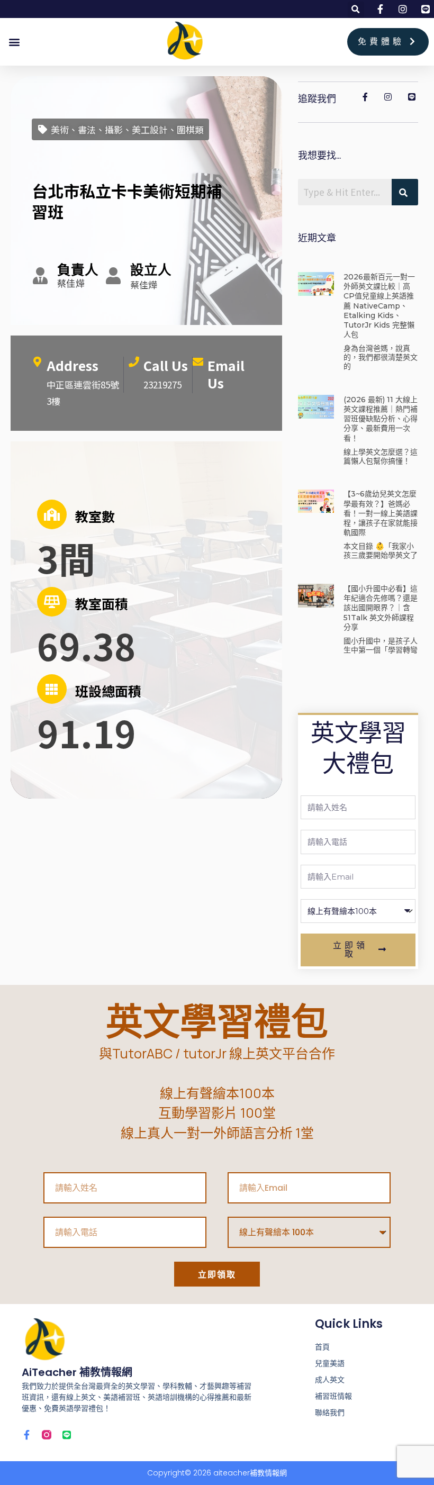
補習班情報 (333, 1396)
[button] (356, 10)
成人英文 (330, 1379)
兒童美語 (330, 1363)
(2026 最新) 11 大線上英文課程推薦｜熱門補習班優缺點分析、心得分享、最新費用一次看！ (380, 419)
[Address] (37, 362)
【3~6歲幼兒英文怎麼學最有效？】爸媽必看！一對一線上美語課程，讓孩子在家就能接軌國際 (380, 513)
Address (72, 365)
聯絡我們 (330, 1412)
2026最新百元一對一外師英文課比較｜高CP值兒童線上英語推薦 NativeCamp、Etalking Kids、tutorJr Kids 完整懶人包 (379, 305)
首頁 (322, 1347)
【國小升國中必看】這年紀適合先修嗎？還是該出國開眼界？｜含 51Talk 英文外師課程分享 (380, 608)
